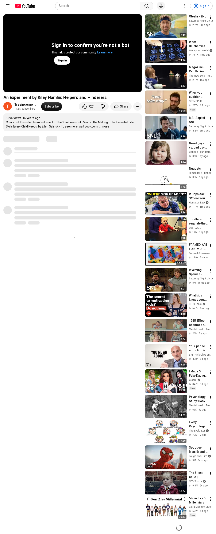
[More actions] (137, 106)
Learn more (105, 52)
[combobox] (99, 5)
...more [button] (104, 126)
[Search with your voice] (161, 6)
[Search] (146, 6)
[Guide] (7, 5)
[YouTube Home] (25, 6)
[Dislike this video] (103, 106)
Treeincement (25, 104)
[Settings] (184, 5)
